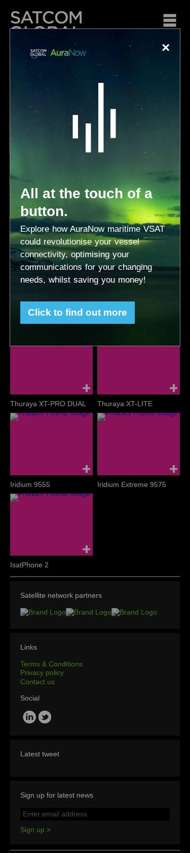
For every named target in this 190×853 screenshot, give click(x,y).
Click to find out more (77, 312)
